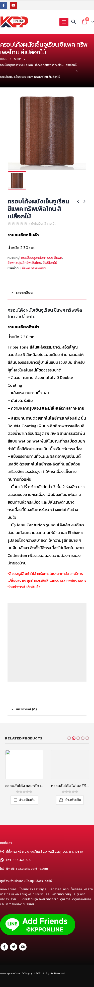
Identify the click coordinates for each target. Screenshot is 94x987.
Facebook (4, 947)
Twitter (13, 947)
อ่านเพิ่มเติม (27, 800)
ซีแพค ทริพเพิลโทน (34, 268)
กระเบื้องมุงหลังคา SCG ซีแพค (41, 257)
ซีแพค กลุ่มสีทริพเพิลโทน (24, 262)
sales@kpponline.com (33, 868)
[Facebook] (3, 5)
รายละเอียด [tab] (24, 292)
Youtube (23, 947)
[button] (69, 738)
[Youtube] (13, 5)
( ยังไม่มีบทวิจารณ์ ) (42, 223)
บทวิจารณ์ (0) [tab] (26, 709)
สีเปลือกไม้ (50, 262)
